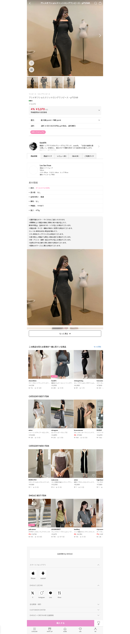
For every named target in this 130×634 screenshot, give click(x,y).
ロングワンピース (44, 94)
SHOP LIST (50, 631)
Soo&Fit (53, 381)
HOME (65, 631)
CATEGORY (34, 631)
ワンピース (32, 94)
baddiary (77, 529)
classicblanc (33, 381)
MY (95, 631)
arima (30, 430)
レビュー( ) (61, 156)
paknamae (32, 529)
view (98, 146)
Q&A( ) (75, 156)
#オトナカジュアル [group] (38, 132)
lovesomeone (78, 430)
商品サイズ (48, 156)
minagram (54, 430)
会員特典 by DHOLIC (65, 554)
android (43, 578)
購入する (60, 623)
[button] (99, 35)
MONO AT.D (32, 480)
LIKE (80, 631)
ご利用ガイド (89, 156)
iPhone (33, 578)
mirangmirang (78, 381)
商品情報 (34, 156)
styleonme (54, 480)
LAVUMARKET (56, 529)
